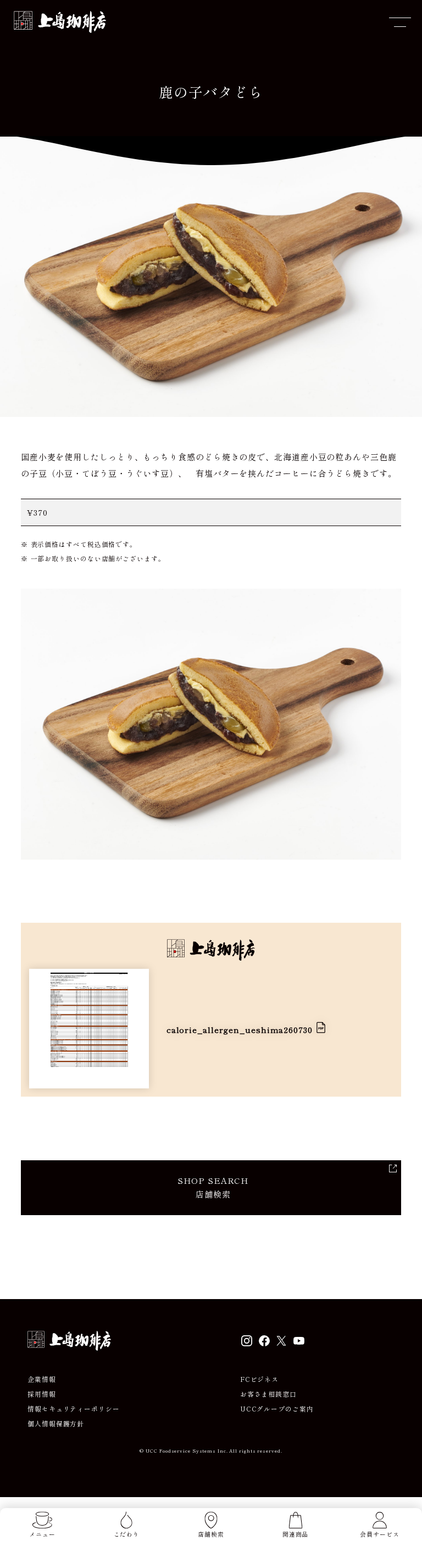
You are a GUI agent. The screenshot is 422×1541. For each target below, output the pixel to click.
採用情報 (41, 1394)
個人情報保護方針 (55, 1423)
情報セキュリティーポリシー (73, 1408)
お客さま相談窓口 (268, 1394)
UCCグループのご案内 (277, 1408)
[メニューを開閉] (400, 22)
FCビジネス (259, 1379)
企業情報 (41, 1379)
